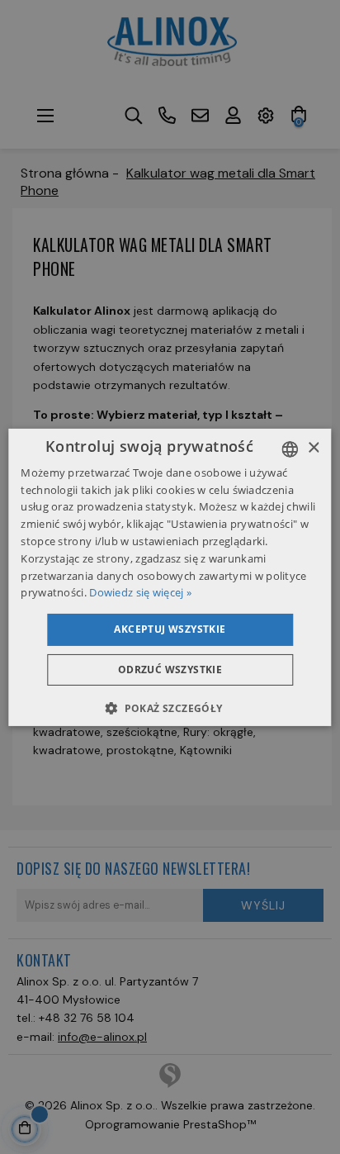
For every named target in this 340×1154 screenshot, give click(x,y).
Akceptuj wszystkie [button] (169, 629)
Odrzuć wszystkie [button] (170, 669)
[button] (169, 708)
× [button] (313, 448)
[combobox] (290, 448)
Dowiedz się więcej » (140, 592)
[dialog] (169, 576)
